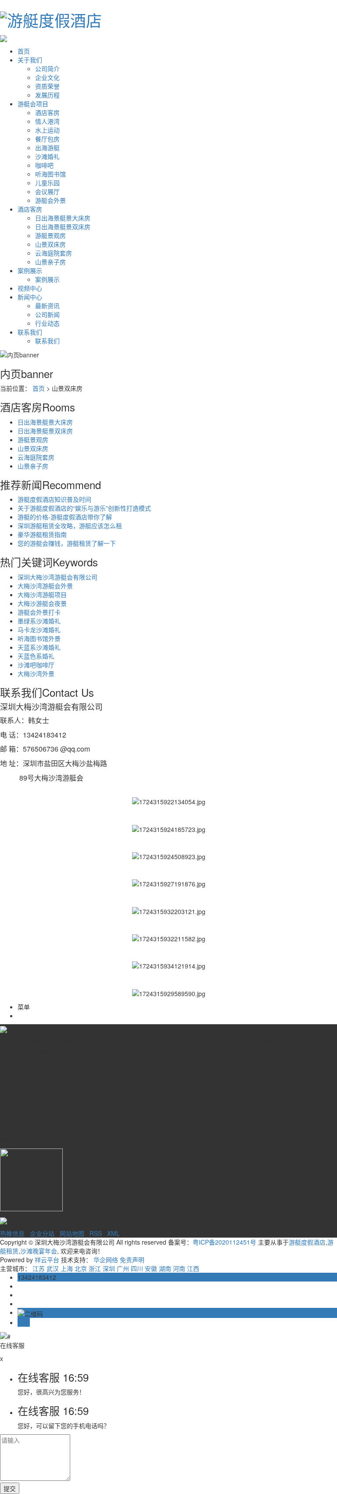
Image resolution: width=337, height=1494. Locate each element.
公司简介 (47, 68)
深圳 (109, 1268)
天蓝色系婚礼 (36, 656)
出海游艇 (47, 147)
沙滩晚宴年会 (38, 1250)
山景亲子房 (50, 261)
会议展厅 (47, 191)
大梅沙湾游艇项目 (42, 594)
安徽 (151, 1268)
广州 (123, 1268)
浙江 (95, 1268)
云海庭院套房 (53, 252)
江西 (193, 1268)
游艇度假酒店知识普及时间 (54, 499)
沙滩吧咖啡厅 (36, 664)
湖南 (165, 1268)
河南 (179, 1268)
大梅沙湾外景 (36, 673)
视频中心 (30, 288)
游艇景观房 (50, 235)
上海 (67, 1268)
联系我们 (30, 332)
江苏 (38, 1268)
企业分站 (42, 1233)
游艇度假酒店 (307, 1242)
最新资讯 (47, 305)
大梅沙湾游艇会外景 (45, 585)
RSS (96, 1233)
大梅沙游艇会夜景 (42, 603)
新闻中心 (30, 296)
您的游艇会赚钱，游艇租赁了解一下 (67, 543)
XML (113, 1233)
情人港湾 (47, 121)
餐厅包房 (47, 138)
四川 (137, 1268)
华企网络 (105, 1259)
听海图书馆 (50, 173)
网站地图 (72, 1233)
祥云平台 (47, 1259)
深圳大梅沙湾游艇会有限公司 (57, 576)
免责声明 (132, 1259)
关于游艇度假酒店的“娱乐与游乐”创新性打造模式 (84, 508)
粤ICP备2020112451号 (224, 1242)
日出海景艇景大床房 (62, 217)
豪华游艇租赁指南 (42, 534)
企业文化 (47, 77)
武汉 (53, 1268)
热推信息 (12, 1233)
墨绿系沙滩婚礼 (39, 620)
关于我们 (30, 59)
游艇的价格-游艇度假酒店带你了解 (65, 516)
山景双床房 (50, 244)
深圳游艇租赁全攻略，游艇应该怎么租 (70, 525)
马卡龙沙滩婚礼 (39, 629)
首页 (24, 51)
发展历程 (47, 94)
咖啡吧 (44, 165)
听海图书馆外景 (39, 638)
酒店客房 (47, 112)
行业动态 (47, 323)
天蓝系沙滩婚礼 (39, 647)
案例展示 (30, 270)
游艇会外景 (50, 200)
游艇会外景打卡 (39, 612)
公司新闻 (47, 314)
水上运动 (47, 130)
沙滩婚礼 (47, 156)
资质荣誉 (47, 86)
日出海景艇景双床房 (62, 226)
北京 (81, 1268)
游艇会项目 (33, 103)
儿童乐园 (47, 182)
